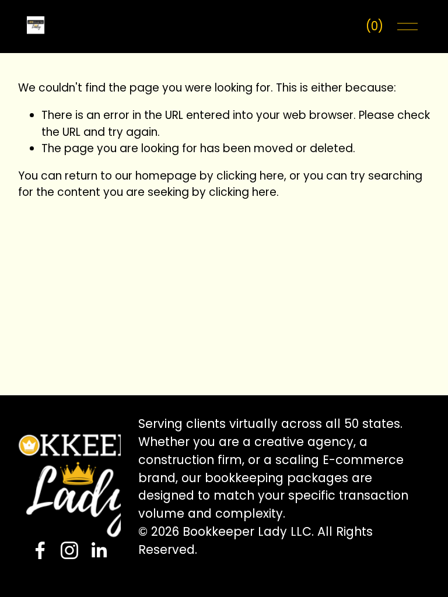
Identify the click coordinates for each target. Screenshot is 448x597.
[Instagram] (69, 550)
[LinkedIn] (98, 550)
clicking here (250, 176)
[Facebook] (40, 550)
